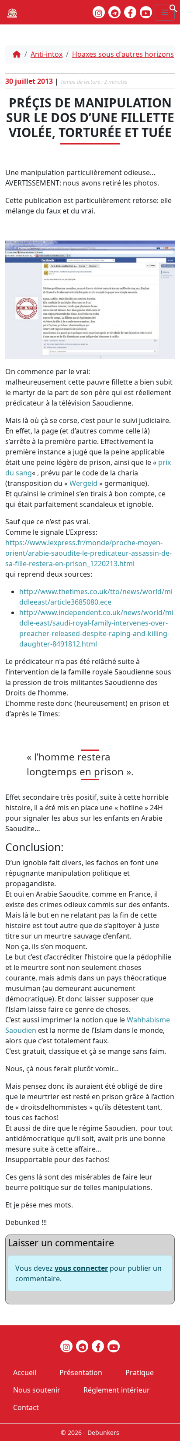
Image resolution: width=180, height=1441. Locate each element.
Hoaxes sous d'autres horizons (123, 54)
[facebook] (130, 12)
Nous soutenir (36, 1390)
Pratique (139, 1372)
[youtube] (146, 12)
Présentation (80, 1372)
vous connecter (81, 1268)
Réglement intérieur (116, 1390)
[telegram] (114, 12)
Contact (26, 1407)
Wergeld (83, 483)
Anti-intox (46, 54)
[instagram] (99, 12)
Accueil (24, 1372)
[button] (173, 7)
